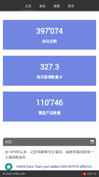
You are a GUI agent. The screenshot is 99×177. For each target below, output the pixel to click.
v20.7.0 (91, 173)
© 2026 (14, 173)
